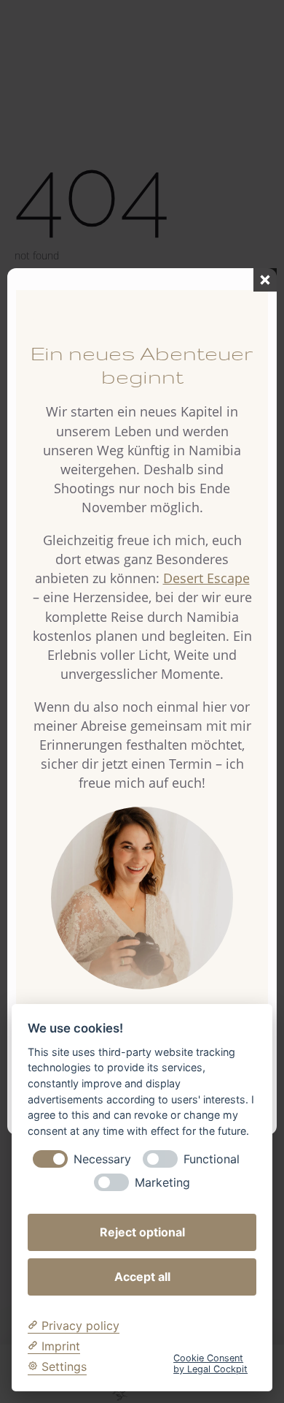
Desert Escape (206, 578)
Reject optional (142, 1232)
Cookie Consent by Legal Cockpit (210, 1364)
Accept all (142, 1276)
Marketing (162, 1183)
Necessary (102, 1159)
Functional (212, 1159)
